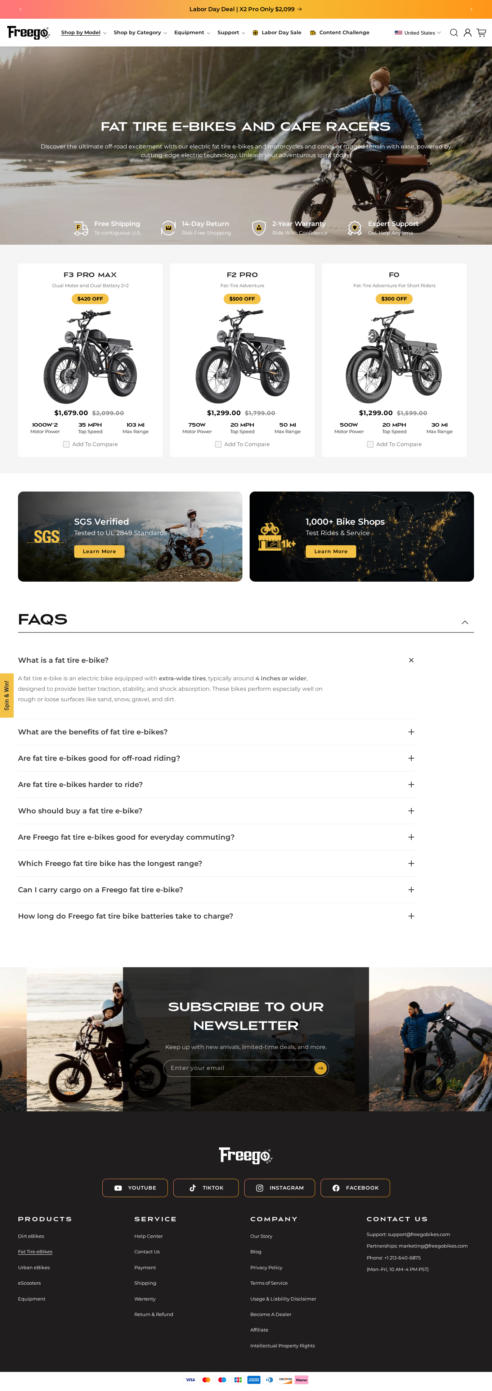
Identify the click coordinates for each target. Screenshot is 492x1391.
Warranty (145, 1299)
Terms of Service (269, 1283)
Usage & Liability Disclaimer (283, 1299)
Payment (145, 1267)
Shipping (145, 1283)
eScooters (29, 1283)
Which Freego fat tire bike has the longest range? (110, 863)
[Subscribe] (320, 1068)
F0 (394, 275)
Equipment (31, 1299)
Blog (255, 1252)
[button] (83, 32)
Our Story (261, 1236)
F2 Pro (242, 275)
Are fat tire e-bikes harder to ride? (80, 784)
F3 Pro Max (90, 275)
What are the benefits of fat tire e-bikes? (93, 732)
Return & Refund (153, 1314)
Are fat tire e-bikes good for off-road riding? (99, 758)
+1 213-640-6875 (402, 1258)
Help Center (148, 1236)
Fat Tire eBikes (35, 1252)
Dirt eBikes (31, 1236)
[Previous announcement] (20, 9)
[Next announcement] (471, 9)
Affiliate (259, 1330)
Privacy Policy (266, 1267)
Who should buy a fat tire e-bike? (80, 810)
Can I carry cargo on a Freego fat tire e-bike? (100, 889)
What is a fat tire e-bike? (63, 660)
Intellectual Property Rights (282, 1345)
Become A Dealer (270, 1314)
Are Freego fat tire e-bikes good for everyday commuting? (126, 837)
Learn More (99, 551)
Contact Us (147, 1252)
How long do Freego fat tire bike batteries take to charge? (125, 916)
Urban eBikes (34, 1267)
